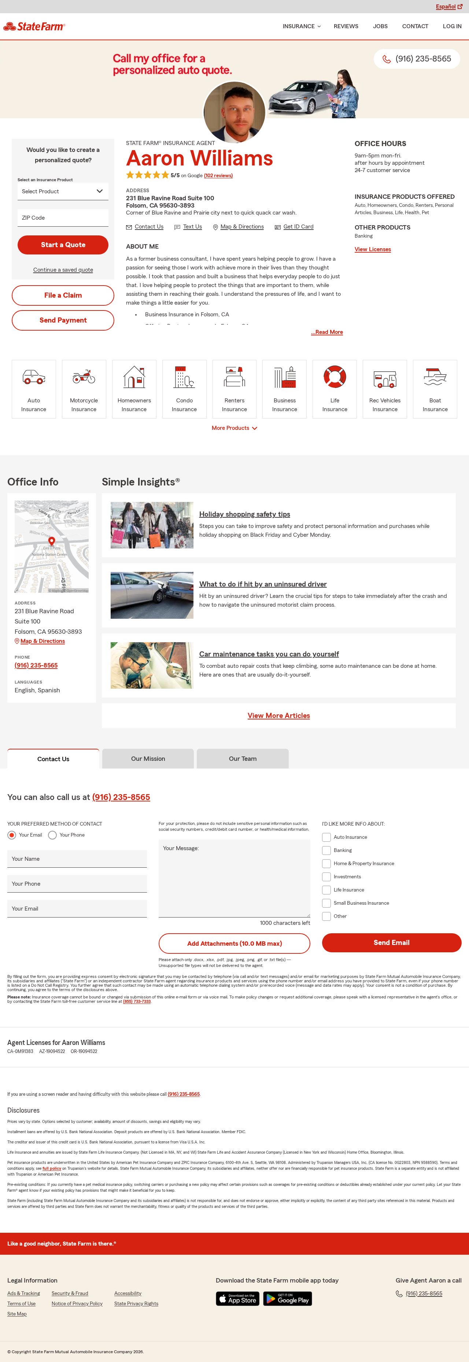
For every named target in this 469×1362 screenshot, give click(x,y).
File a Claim (63, 295)
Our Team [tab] (243, 758)
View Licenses (373, 249)
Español (446, 7)
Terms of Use (21, 1303)
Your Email (30, 835)
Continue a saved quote (63, 270)
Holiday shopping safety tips (244, 514)
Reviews (346, 26)
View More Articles (279, 715)
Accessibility (127, 1293)
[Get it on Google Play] (287, 1298)
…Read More (327, 332)
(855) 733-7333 (137, 1001)
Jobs (380, 26)
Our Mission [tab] (148, 758)
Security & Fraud (70, 1293)
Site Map (17, 1314)
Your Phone (72, 835)
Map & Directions (43, 641)
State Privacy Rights (136, 1303)
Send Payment (63, 320)
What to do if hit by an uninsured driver (263, 584)
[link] (34, 26)
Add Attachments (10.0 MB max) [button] (234, 943)
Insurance (299, 26)
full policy (52, 1168)
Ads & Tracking (23, 1293)
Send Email (392, 942)
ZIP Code (33, 218)
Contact (415, 26)
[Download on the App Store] (238, 1298)
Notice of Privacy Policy (77, 1303)
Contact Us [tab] (53, 759)
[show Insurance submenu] (318, 26)
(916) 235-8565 (36, 665)
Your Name (26, 859)
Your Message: (181, 848)
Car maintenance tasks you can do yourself (269, 654)
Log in (452, 26)
